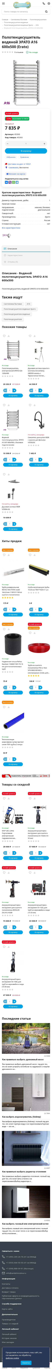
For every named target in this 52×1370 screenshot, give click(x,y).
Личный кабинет (9, 1334)
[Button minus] (5, 390)
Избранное (11, 157)
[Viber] (9, 182)
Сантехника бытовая (19, 19)
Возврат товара (9, 1292)
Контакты (6, 1284)
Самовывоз (13, 167)
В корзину (26, 150)
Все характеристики (11, 228)
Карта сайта (7, 1309)
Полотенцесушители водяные (16, 22)
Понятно (26, 1363)
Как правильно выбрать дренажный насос (23, 1059)
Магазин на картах (16, 174)
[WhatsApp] (13, 182)
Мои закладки (8, 1342)
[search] (46, 11)
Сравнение (24, 157)
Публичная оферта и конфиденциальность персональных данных (20, 1297)
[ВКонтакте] (6, 182)
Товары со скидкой (10, 1323)
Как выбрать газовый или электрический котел (25, 1224)
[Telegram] (17, 182)
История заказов (9, 1338)
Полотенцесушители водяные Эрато (18, 25)
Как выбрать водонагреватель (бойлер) (21, 1117)
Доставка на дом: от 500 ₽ (19, 164)
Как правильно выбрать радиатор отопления (24, 1171)
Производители (9, 1319)
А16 (37, 25)
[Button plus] (14, 390)
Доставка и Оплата (10, 1288)
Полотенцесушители (38, 19)
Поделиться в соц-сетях (16, 178)
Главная (5, 19)
